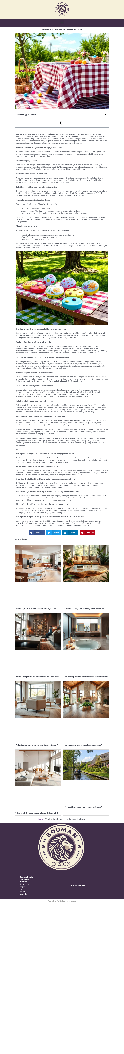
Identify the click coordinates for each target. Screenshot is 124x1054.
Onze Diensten (25, 879)
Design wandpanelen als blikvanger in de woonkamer (37, 677)
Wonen (22, 891)
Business (23, 882)
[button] (62, 22)
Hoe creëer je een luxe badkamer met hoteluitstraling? (86, 677)
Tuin (21, 889)
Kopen (40, 819)
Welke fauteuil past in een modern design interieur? (37, 745)
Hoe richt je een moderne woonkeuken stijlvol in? (36, 609)
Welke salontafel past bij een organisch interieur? (84, 609)
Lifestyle (23, 894)
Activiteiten (24, 884)
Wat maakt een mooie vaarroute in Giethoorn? (83, 807)
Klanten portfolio (78, 885)
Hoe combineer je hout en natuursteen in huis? (83, 745)
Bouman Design (26, 877)
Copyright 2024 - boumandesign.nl (62, 901)
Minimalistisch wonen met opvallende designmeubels (37, 813)
